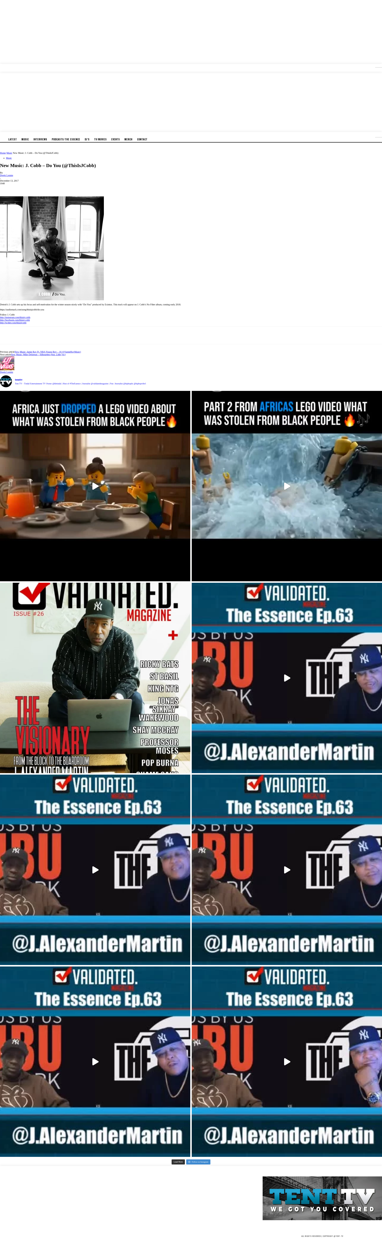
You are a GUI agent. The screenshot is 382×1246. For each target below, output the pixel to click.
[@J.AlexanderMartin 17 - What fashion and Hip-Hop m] (287, 678)
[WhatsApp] (37, 188)
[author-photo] (7, 369)
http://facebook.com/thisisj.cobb (15, 320)
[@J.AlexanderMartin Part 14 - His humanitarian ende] (95, 1061)
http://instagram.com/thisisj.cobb (15, 317)
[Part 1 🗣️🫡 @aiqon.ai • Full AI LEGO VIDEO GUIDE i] (95, 486)
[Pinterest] (26, 188)
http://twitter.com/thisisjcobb (13, 322)
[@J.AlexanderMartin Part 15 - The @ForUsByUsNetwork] (287, 870)
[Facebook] (5, 188)
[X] (16, 188)
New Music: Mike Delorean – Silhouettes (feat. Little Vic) (38, 354)
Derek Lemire (6, 175)
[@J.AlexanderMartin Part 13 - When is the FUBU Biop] (287, 1061)
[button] (376, 66)
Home (3, 153)
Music (9, 153)
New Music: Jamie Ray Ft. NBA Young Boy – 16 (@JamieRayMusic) (47, 352)
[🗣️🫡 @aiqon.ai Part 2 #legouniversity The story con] (287, 486)
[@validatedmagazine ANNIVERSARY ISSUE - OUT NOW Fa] (95, 678)
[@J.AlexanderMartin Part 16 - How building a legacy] (95, 870)
